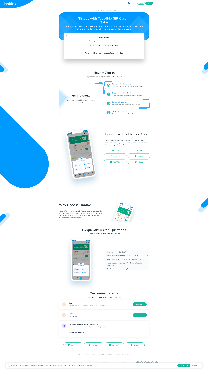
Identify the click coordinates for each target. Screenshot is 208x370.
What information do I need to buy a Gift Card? (123, 256)
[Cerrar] (200, 365)
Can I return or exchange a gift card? (119, 269)
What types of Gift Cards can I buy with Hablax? (124, 259)
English (132, 3)
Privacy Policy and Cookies (123, 354)
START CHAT (139, 304)
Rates (109, 3)
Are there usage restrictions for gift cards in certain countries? (125, 264)
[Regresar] (66, 36)
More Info (194, 365)
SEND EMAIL (139, 315)
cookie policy (93, 365)
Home (103, 3)
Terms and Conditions (105, 354)
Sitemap (94, 354)
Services (115, 3)
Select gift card (104, 37)
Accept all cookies (184, 365)
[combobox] (108, 332)
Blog (87, 354)
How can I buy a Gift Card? (116, 252)
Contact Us (122, 3)
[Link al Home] (12, 3)
